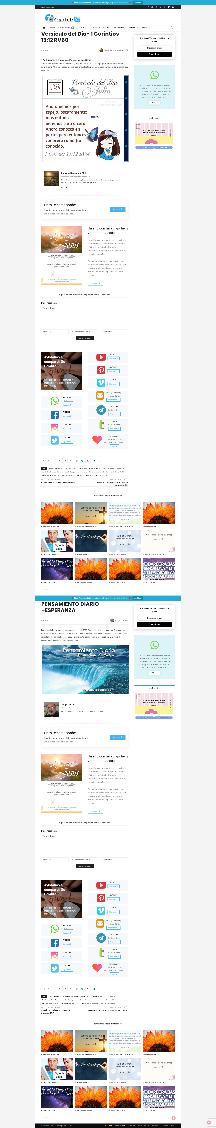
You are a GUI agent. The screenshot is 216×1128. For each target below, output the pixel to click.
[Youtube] (173, 7)
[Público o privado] (159, 569)
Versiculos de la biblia (85, 475)
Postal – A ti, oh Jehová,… (118, 554)
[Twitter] (164, 7)
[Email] (88, 460)
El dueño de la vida (48, 582)
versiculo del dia (102, 472)
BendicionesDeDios (55, 468)
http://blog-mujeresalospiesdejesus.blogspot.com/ (75, 177)
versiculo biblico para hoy (71, 472)
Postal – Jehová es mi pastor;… (86, 526)
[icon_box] (61, 401)
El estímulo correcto (82, 554)
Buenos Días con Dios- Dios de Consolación (112, 484)
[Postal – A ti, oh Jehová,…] (125, 541)
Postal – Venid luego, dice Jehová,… (122, 526)
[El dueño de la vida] (57, 569)
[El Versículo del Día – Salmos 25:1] (159, 541)
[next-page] (46, 588)
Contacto (133, 28)
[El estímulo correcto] (91, 541)
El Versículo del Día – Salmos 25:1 (155, 554)
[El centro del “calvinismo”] (57, 541)
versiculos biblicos (68, 475)
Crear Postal (65, 28)
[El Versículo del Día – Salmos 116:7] (57, 513)
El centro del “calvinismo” (50, 554)
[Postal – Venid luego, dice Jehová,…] (125, 513)
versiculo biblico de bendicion (113, 468)
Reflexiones (118, 28)
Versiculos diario (101, 475)
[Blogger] (62, 187)
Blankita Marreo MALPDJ (116, 50)
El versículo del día (47, 1126)
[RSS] (160, 7)
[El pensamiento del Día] (159, 513)
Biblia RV (83, 28)
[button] (172, 28)
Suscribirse (154, 54)
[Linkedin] (93, 460)
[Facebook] (148, 7)
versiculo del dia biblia (118, 472)
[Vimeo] (169, 7)
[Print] (99, 460)
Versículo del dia (101, 28)
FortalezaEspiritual (80, 468)
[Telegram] (82, 460)
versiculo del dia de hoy (50, 475)
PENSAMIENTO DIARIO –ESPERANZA (58, 482)
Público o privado (149, 582)
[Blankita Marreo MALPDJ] (102, 50)
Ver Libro (137, 3)
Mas (143, 28)
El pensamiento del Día (151, 526)
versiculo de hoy (88, 472)
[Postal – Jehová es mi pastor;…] (91, 513)
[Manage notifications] (209, 1122)
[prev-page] (42, 588)
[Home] (44, 28)
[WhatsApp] (76, 460)
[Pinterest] (156, 7)
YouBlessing (154, 118)
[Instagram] (152, 7)
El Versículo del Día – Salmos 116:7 (54, 526)
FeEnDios (68, 468)
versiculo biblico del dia (50, 472)
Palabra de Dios (94, 468)
